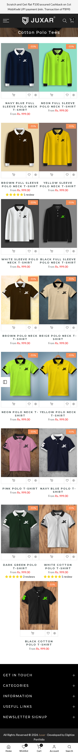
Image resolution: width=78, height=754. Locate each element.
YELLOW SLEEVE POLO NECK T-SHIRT (58, 175)
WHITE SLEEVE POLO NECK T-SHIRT (20, 251)
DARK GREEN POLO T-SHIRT (20, 557)
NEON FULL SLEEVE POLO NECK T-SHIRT (58, 95)
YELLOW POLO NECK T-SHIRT (58, 404)
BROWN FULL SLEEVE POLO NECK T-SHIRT (20, 175)
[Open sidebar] (5, 382)
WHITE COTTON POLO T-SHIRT (58, 557)
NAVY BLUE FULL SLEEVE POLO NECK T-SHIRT (20, 97)
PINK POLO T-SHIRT (20, 478)
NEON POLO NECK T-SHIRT (20, 404)
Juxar (42, 725)
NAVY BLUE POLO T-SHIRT (58, 480)
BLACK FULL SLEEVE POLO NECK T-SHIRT (58, 251)
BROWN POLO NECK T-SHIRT (20, 327)
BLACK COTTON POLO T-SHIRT (39, 633)
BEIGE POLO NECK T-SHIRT (58, 327)
